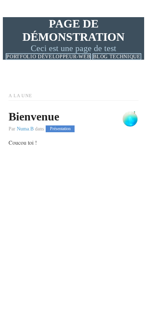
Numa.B (25, 129)
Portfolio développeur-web (48, 56)
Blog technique (117, 56)
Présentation (60, 129)
